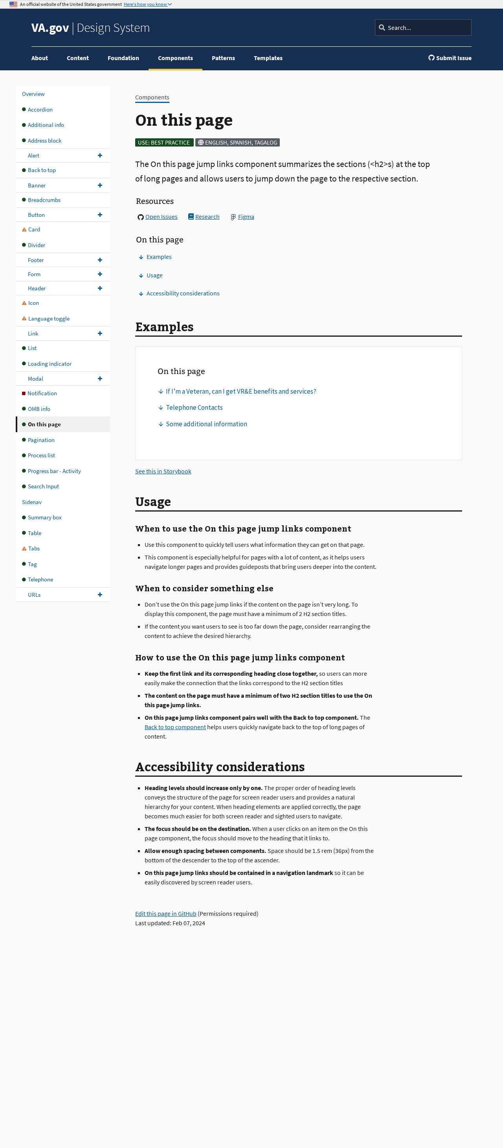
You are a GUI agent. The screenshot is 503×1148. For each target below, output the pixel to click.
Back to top (42, 170)
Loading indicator (50, 363)
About (39, 58)
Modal (35, 378)
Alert (33, 155)
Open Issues (161, 216)
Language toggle (49, 318)
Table (34, 533)
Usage (155, 275)
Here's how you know (146, 4)
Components (175, 58)
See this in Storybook (163, 471)
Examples (159, 256)
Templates (268, 58)
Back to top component (175, 727)
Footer (36, 260)
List (32, 348)
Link (33, 333)
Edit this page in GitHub (165, 913)
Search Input (43, 486)
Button (36, 214)
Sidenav (32, 502)
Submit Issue (454, 58)
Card (34, 229)
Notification (42, 393)
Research (207, 216)
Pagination (41, 440)
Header (37, 288)
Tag (32, 564)
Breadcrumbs (44, 200)
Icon (33, 302)
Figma (246, 216)
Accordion (40, 109)
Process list (41, 455)
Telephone (40, 579)
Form (34, 274)
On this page (44, 424)
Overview (33, 93)
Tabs (34, 548)
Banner (37, 185)
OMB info (39, 409)
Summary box (45, 517)
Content (78, 58)
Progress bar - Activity (54, 471)
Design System (90, 27)
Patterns (223, 58)
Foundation (123, 58)
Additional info (46, 124)
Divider (36, 245)
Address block (44, 140)
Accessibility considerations (183, 293)
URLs (34, 594)
